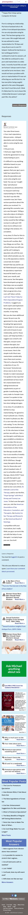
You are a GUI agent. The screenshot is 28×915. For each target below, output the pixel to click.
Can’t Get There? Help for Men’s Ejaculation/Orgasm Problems (13, 300)
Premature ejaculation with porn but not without (15, 770)
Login (14, 906)
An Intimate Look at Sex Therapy (14, 490)
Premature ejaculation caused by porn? (13, 751)
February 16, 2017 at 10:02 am (9, 128)
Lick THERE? (7, 868)
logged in (14, 557)
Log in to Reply (7, 544)
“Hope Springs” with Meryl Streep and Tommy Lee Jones (13, 498)
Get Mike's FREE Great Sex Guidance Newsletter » (14, 686)
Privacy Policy (7, 910)
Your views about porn (13, 744)
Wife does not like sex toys (13, 879)
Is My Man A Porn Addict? (13, 582)
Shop (4, 906)
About (9, 906)
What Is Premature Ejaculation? (14, 812)
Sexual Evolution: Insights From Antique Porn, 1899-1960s (15, 619)
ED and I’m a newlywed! (13, 764)
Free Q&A (9, 904)
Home (3, 904)
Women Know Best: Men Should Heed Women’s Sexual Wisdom (13, 596)
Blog (15, 904)
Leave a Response (19, 105)
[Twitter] (15, 896)
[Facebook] (12, 896)
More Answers (7, 882)
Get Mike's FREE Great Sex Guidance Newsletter (13, 899)
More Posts (6, 835)
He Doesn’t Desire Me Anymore (12, 758)
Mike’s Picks (21, 904)
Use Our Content (8, 908)
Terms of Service (19, 908)
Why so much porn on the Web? (14, 739)
